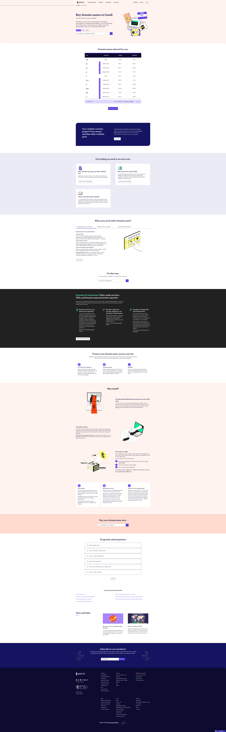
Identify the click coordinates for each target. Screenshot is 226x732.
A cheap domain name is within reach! (84, 601)
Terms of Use (118, 702)
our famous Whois (113, 722)
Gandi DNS (135, 331)
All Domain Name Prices (105, 676)
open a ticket (133, 464)
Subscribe (122, 659)
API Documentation (139, 680)
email (77, 244)
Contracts (118, 703)
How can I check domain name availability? (85, 596)
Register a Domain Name (106, 700)
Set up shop (79, 259)
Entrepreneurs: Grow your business (84, 226)
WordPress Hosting (105, 680)
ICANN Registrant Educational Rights (123, 707)
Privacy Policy (119, 712)
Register (78, 30)
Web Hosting (103, 678)
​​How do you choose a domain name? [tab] (97, 550)
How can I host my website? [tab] (95, 572)
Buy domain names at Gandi (83, 338)
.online (87, 88)
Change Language (79, 693)
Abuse (117, 700)
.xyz (87, 67)
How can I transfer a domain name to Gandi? (125, 594)
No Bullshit (138, 705)
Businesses (108, 2)
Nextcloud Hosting (104, 682)
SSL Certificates (104, 689)
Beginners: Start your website (104, 226)
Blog (136, 2)
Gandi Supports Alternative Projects (143, 702)
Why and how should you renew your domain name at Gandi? (128, 596)
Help (142, 2)
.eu (86, 84)
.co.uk (87, 80)
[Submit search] (111, 33)
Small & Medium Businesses (121, 678)
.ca (86, 96)
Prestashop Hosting (105, 683)
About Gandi (138, 700)
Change (137, 101)
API (116, 683)
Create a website (92, 2)
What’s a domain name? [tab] (94, 545)
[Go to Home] (80, 2)
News (137, 707)
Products (101, 2)
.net (87, 63)
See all (77, 615)
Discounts (116, 2)
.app (87, 92)
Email (102, 687)
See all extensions (113, 108)
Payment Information (120, 709)
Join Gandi (138, 709)
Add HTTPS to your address (85, 181)
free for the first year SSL (86, 244)
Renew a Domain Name (105, 703)
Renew (87, 30)
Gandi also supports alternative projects (84, 435)
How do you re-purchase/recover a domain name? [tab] (100, 566)
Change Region (79, 691)
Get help (113, 578)
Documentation (139, 678)
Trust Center (138, 703)
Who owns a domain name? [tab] (95, 561)
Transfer (83, 30)
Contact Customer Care (140, 674)
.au (86, 72)
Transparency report (120, 716)
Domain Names (104, 674)
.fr (86, 76)
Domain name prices (80, 594)
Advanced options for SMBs (121, 680)
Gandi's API (144, 330)
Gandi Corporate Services (121, 674)
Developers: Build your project (124, 226)
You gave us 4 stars (80, 681)
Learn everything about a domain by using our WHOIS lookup (128, 599)
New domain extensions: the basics (83, 599)
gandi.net (78, 5)
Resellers (118, 676)
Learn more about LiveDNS (125, 181)
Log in (147, 2)
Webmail (117, 682)
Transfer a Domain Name (106, 702)
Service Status (139, 676)
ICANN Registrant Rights (121, 705)
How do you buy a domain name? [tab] (96, 556)
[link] (76, 680)
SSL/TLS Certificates (105, 709)
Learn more (117, 138)
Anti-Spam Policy (119, 711)
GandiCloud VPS (104, 685)
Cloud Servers (104, 707)
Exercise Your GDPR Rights (121, 714)
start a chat (132, 467)
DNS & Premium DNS (105, 690)
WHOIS (117, 685)
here (149, 469)
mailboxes (117, 407)
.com (87, 59)
